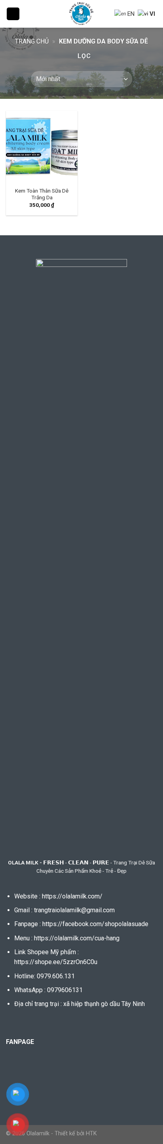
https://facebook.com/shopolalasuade (95, 924)
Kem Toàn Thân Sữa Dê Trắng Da (41, 194)
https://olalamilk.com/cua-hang (76, 938)
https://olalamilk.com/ (72, 896)
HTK (91, 1133)
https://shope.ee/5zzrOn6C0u (55, 962)
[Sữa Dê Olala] (82, 14)
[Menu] (13, 14)
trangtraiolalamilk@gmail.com (74, 910)
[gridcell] (81, 950)
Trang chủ (32, 41)
